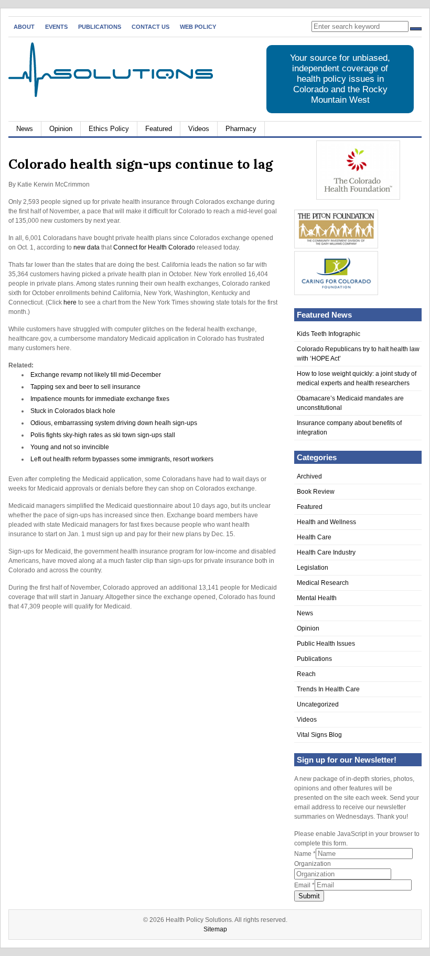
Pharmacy (240, 129)
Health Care (314, 537)
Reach (306, 674)
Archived (309, 476)
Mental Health (317, 598)
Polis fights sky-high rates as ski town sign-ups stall (102, 435)
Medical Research (323, 582)
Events (56, 27)
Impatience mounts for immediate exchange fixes (99, 399)
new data (86, 247)
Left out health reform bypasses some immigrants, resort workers (121, 459)
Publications (99, 27)
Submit (309, 896)
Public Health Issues (326, 643)
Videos (198, 129)
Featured (158, 129)
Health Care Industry (326, 552)
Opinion (60, 129)
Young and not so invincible (69, 447)
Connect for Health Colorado (155, 247)
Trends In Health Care (328, 689)
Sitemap (215, 929)
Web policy (198, 27)
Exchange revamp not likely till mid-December (95, 374)
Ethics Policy (109, 129)
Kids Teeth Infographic (328, 334)
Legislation (312, 567)
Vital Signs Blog (319, 734)
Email (304, 885)
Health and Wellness (326, 522)
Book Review (316, 491)
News (24, 129)
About (24, 27)
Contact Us (150, 27)
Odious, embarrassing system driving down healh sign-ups (113, 423)
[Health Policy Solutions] (110, 95)
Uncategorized (318, 704)
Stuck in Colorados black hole (72, 411)
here (70, 302)
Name (305, 853)
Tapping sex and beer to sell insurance (85, 386)
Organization (312, 863)
